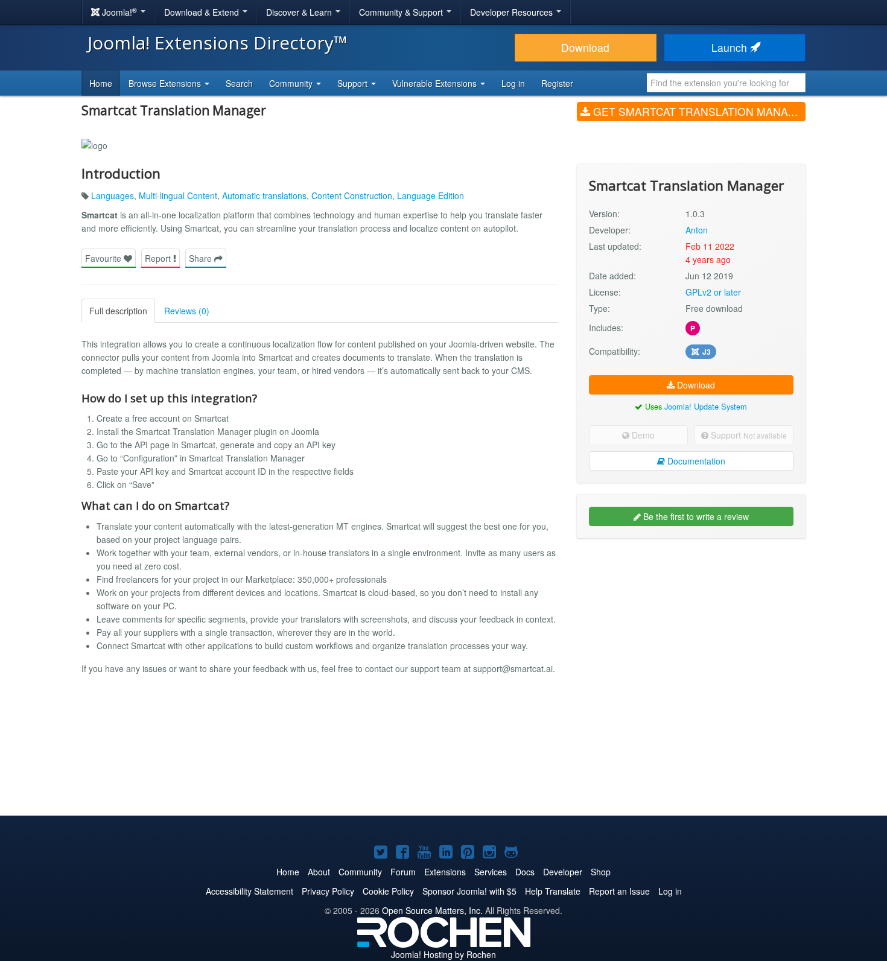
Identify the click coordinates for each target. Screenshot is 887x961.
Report (159, 258)
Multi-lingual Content (178, 195)
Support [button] (353, 83)
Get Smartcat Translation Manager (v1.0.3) (698, 111)
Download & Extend (202, 12)
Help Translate (552, 891)
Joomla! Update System (705, 406)
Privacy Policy (328, 891)
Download (585, 47)
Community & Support (402, 12)
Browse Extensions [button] (166, 83)
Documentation (695, 461)
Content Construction (351, 195)
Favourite (104, 258)
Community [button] (292, 83)
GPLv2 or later (713, 292)
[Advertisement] (691, 625)
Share (201, 258)
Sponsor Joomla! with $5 (469, 891)
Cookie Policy (388, 891)
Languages (112, 195)
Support (747, 435)
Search (239, 83)
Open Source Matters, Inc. (432, 910)
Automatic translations (264, 195)
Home (100, 83)
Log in (513, 83)
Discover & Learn (300, 12)
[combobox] (726, 82)
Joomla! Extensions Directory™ (217, 42)
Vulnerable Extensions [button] (435, 83)
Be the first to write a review (695, 516)
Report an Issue (619, 891)
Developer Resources (512, 12)
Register (557, 83)
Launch (730, 47)
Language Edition (430, 195)
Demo (642, 435)
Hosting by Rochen (443, 954)
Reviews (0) (186, 311)
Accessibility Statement (249, 891)
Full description (118, 311)
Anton (696, 230)
